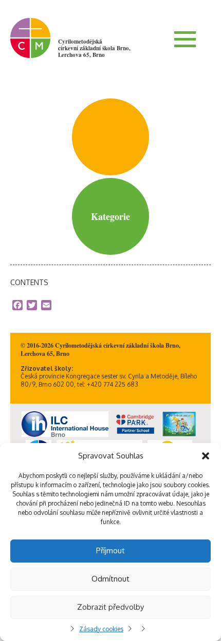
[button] (205, 456)
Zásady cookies (101, 629)
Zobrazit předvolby (110, 607)
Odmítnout (110, 579)
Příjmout (110, 550)
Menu (185, 39)
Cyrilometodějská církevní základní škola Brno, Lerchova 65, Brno (94, 48)
